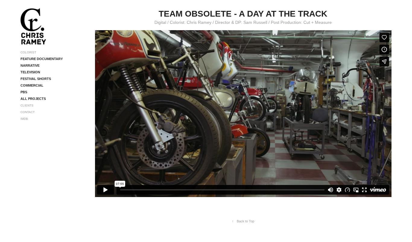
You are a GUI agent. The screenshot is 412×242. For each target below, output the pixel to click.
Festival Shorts (36, 79)
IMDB (24, 118)
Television (30, 72)
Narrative (30, 65)
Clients (27, 105)
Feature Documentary (42, 59)
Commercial (32, 85)
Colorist (28, 52)
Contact (28, 112)
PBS (24, 92)
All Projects (33, 98)
